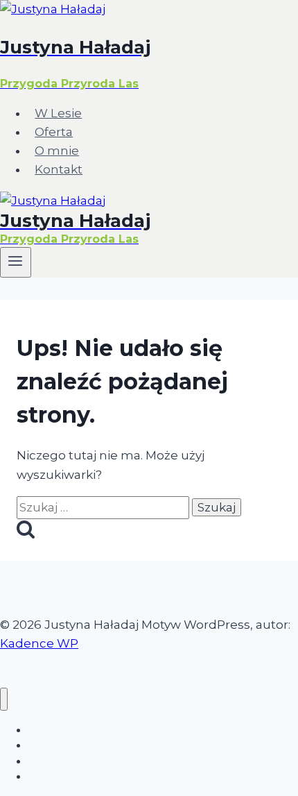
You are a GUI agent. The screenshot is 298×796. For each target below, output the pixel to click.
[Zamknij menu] (4, 699)
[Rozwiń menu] (15, 262)
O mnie (57, 151)
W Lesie (58, 113)
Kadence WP (39, 643)
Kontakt (58, 169)
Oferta (54, 132)
